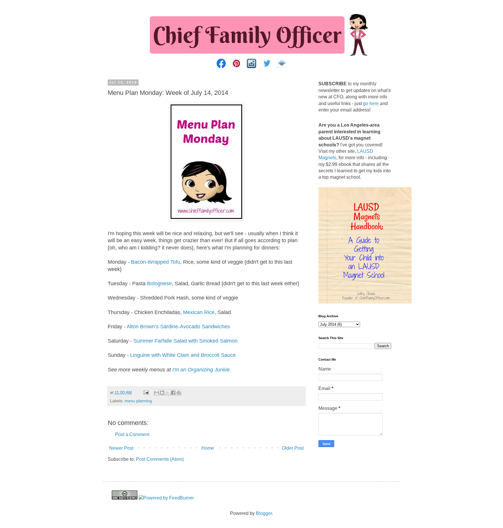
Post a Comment (132, 434)
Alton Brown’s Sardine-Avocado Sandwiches (178, 326)
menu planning (138, 400)
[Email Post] (145, 392)
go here (371, 103)
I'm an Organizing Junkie (201, 370)
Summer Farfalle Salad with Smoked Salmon (185, 341)
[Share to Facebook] (173, 393)
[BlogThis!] (162, 393)
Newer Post (121, 448)
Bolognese (159, 283)
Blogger (264, 513)
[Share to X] (168, 393)
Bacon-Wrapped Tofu (155, 262)
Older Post (293, 448)
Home (207, 448)
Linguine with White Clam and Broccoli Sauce (183, 355)
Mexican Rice (199, 312)
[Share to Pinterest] (179, 393)
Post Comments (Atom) (160, 459)
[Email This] (157, 393)
